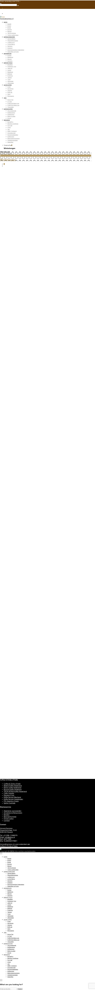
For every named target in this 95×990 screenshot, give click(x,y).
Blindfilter (10, 64)
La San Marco (11, 44)
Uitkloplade (10, 83)
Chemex (9, 90)
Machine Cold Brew (12, 123)
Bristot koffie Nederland (12, 788)
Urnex (9, 127)
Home (2, 173)
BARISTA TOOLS (8, 63)
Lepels (9, 70)
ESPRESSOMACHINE (9, 37)
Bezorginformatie (10, 817)
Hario (8, 94)
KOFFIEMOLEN (8, 53)
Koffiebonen (28, 760)
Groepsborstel (11, 133)
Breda (9, 27)
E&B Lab (9, 92)
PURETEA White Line (13, 105)
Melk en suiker (11, 116)
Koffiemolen (10, 136)
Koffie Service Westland (12, 797)
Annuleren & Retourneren (13, 813)
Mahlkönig (10, 57)
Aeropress (10, 88)
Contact (7, 821)
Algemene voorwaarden (12, 811)
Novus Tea (10, 99)
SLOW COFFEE (8, 85)
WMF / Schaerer (12, 131)
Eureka (9, 55)
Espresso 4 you (9, 795)
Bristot (9, 26)
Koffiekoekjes (11, 112)
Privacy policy (9, 819)
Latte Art (9, 68)
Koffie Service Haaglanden (13, 799)
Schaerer (10, 48)
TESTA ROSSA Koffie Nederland (15, 791)
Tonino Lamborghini (12, 35)
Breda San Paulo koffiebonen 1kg (7, 251)
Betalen (6, 815)
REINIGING (7, 120)
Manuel (9, 31)
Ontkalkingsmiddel (12, 140)
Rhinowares (10, 96)
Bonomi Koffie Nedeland (12, 790)
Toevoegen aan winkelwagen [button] (7, 236)
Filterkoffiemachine (12, 40)
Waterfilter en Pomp (13, 51)
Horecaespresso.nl (6, 19)
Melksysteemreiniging (13, 138)
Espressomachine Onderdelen (15, 50)
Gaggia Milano (11, 39)
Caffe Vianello (9, 793)
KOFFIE (5, 22)
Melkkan (9, 74)
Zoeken (20, 989)
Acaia (9, 87)
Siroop (9, 118)
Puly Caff (9, 125)
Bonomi (9, 29)
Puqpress (10, 75)
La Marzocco (11, 42)
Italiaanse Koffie (12, 246)
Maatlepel (10, 72)
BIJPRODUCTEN (8, 109)
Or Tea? (9, 101)
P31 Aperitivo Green (11, 801)
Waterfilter (10, 142)
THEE (5, 98)
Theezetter (10, 107)
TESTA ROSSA (11, 33)
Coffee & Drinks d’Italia (12, 784)
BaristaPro (10, 122)
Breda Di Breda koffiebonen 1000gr (32, 765)
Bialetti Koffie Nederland (13, 786)
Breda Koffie (5, 244)
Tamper (9, 77)
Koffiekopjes (10, 114)
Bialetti (9, 24)
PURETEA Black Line (13, 103)
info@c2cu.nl (10, 837)
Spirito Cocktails (9, 803)
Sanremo (9, 46)
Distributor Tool (11, 66)
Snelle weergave (7, 241)
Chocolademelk (11, 111)
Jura (8, 129)
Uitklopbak (10, 81)
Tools (8, 79)
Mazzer (9, 59)
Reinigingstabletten (12, 135)
